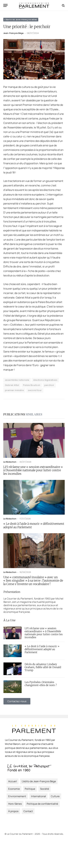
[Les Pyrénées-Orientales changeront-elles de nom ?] (12, 686)
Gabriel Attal (12, 385)
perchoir (49, 385)
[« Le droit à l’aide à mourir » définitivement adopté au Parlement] (34, 497)
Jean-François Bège (13, 33)
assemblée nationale (17, 380)
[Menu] (5, 5)
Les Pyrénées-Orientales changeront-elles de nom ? (41, 684)
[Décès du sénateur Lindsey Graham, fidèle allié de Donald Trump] (12, 668)
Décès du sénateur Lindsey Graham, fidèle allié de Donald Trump (43, 667)
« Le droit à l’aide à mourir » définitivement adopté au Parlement (33, 525)
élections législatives (45, 380)
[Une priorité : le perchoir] (34, 59)
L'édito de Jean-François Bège (21, 19)
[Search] (63, 5)
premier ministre (14, 390)
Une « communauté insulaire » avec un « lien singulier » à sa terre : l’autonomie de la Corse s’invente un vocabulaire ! (33, 580)
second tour (35, 390)
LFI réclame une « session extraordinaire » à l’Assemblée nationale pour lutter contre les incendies (33, 470)
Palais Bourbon (31, 385)
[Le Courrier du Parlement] (34, 5)
